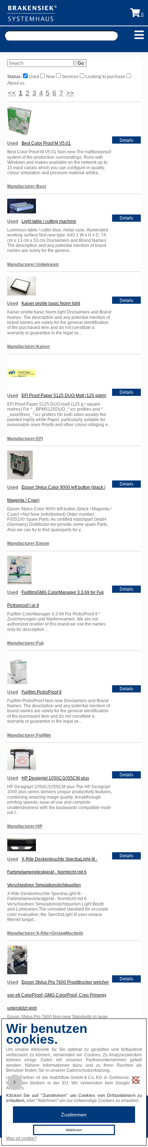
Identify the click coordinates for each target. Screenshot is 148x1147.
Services (70, 76)
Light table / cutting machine (49, 221)
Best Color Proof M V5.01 (46, 143)
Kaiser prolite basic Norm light (51, 303)
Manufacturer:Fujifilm (29, 735)
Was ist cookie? (21, 1138)
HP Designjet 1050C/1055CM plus (55, 778)
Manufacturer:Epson (28, 543)
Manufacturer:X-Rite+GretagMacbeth (45, 933)
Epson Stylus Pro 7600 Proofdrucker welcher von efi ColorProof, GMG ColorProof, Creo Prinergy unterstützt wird (58, 995)
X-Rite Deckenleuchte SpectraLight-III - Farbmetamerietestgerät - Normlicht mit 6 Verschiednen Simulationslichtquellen (52, 872)
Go (81, 63)
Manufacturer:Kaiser (28, 346)
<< (12, 93)
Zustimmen (74, 1114)
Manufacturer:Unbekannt (33, 264)
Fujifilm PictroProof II (41, 692)
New (50, 76)
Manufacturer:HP (24, 826)
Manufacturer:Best (26, 186)
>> (70, 93)
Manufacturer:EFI (25, 438)
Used (34, 76)
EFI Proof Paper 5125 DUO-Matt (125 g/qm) (64, 395)
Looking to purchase (105, 76)
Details (126, 140)
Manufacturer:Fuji (25, 643)
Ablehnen (74, 1130)
